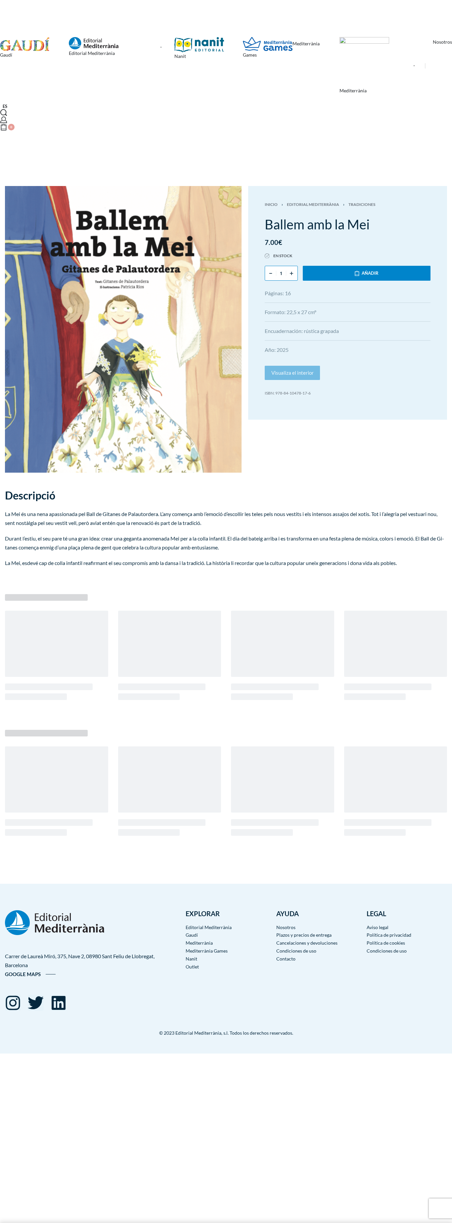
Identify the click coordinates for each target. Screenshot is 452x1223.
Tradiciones (361, 204)
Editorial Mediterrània (313, 204)
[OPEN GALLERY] (123, 329)
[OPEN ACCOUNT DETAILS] (3, 119)
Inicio (271, 204)
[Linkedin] (59, 1003)
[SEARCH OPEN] (3, 112)
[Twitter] (36, 1003)
